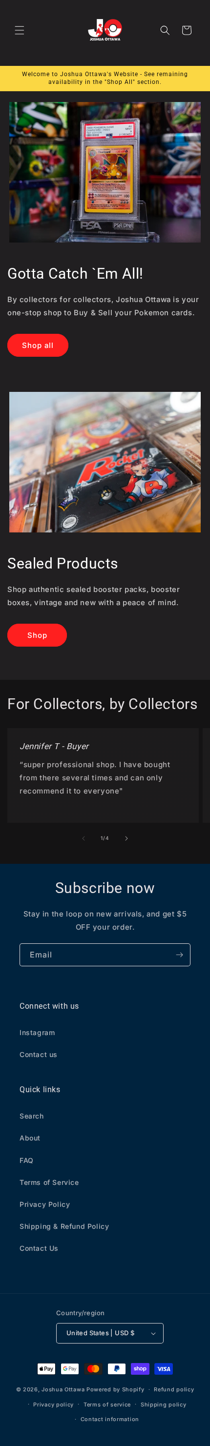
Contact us (39, 1054)
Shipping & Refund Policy (64, 1226)
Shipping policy (164, 1404)
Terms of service (107, 1404)
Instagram (37, 1032)
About (30, 1138)
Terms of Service (49, 1182)
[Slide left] (83, 838)
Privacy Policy (45, 1204)
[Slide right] (126, 838)
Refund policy (174, 1389)
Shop (37, 635)
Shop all (38, 345)
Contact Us (39, 1248)
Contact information (110, 1419)
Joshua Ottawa (63, 1389)
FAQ (27, 1160)
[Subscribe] (179, 954)
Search (32, 1116)
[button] (19, 30)
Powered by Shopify (115, 1389)
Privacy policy (53, 1404)
